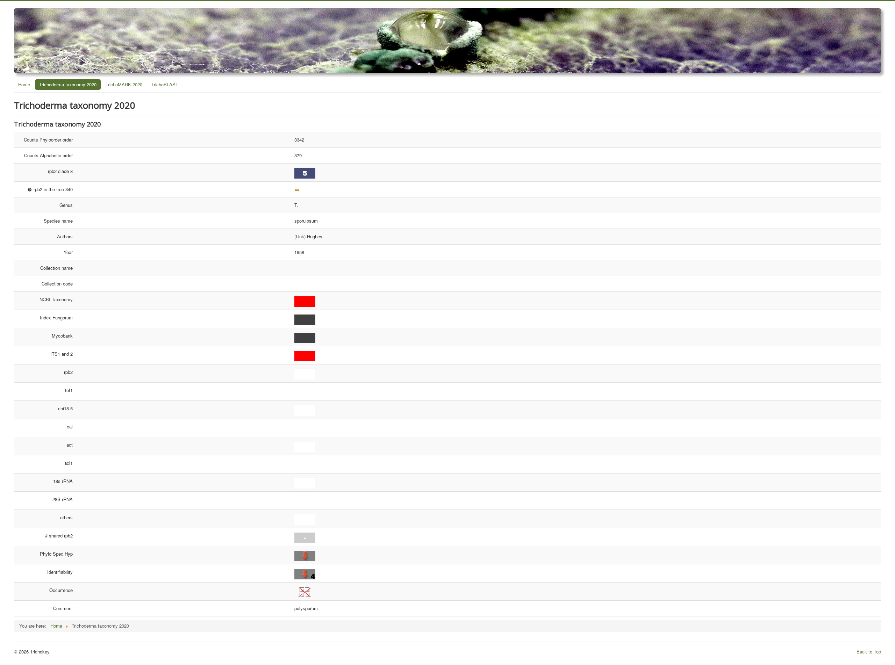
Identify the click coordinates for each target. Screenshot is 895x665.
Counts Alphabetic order (48, 155)
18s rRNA (63, 481)
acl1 (68, 463)
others (66, 517)
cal (70, 426)
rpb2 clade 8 (60, 171)
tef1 (69, 390)
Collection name (56, 268)
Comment (63, 608)
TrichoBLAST (164, 84)
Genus (66, 205)
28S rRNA (62, 499)
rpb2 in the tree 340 (52, 189)
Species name (58, 220)
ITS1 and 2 (61, 353)
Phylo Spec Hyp (56, 553)
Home (24, 84)
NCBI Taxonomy (56, 299)
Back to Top (869, 651)
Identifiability (60, 572)
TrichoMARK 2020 (124, 84)
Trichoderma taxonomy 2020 (67, 84)
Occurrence (61, 590)
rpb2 (68, 372)
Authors (65, 236)
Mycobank (62, 335)
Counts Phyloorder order (48, 139)
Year (68, 252)
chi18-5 (65, 408)
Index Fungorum (56, 317)
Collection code (57, 283)
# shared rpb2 (59, 535)
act (69, 444)
